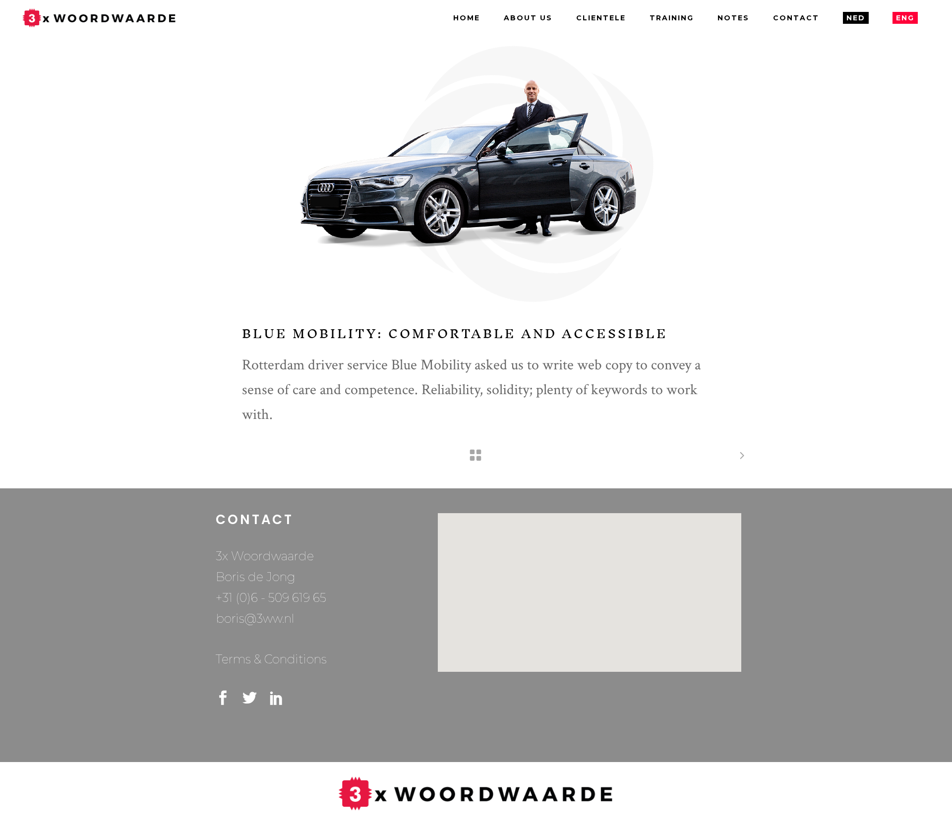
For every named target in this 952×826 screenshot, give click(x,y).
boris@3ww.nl (255, 618)
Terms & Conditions (271, 659)
